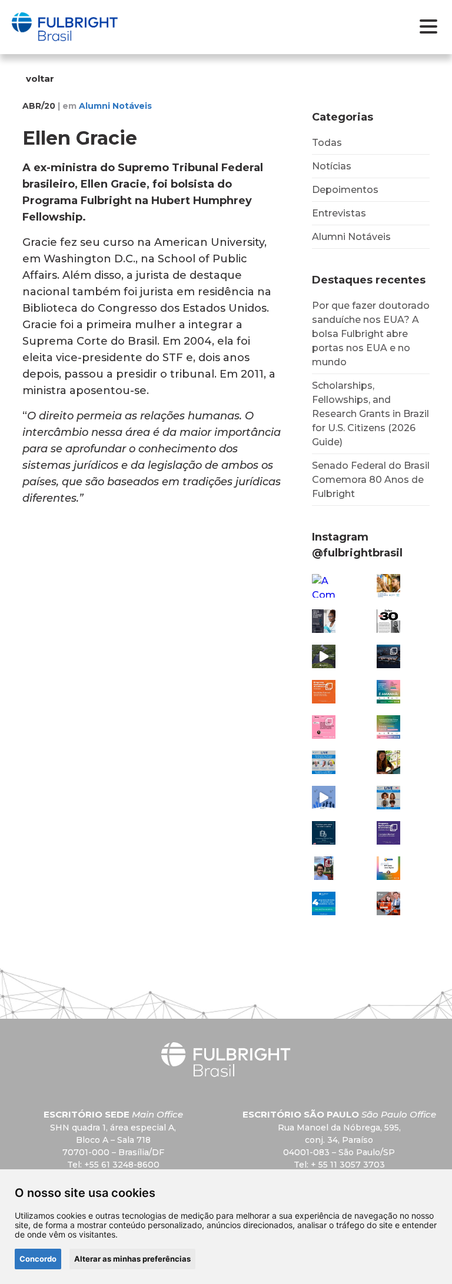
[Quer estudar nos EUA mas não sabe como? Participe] (388, 903)
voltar (40, 78)
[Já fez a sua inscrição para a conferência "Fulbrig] (388, 691)
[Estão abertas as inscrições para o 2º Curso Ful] (323, 833)
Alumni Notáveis (351, 236)
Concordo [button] (37, 1258)
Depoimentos (345, 189)
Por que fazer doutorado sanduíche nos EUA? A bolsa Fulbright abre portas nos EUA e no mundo (371, 334)
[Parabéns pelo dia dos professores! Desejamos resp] (323, 797)
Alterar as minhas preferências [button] (132, 1258)
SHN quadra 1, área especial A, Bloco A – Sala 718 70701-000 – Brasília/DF (113, 1140)
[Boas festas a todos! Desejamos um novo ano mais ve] (323, 656)
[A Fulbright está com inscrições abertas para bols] (323, 903)
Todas (327, 142)
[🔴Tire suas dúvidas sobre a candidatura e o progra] (388, 797)
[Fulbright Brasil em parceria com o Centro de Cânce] (323, 621)
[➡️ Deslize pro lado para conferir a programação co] (323, 727)
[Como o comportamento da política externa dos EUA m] (388, 868)
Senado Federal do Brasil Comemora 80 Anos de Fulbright (371, 479)
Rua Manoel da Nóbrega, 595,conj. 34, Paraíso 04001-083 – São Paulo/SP (339, 1140)
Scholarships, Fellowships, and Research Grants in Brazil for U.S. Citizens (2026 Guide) (370, 414)
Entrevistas (339, 213)
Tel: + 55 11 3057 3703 (339, 1164)
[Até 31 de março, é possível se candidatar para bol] (388, 586)
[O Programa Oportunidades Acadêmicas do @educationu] (388, 833)
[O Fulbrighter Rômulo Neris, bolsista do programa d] (388, 621)
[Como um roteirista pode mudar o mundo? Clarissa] (388, 762)
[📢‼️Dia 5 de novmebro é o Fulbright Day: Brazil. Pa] (323, 762)
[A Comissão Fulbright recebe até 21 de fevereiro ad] (323, 586)
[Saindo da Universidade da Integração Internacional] (323, 868)
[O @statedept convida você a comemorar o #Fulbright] (388, 656)
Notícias (331, 166)
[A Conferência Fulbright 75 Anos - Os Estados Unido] (388, 727)
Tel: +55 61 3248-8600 (113, 1164)
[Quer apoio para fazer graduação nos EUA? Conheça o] (323, 691)
